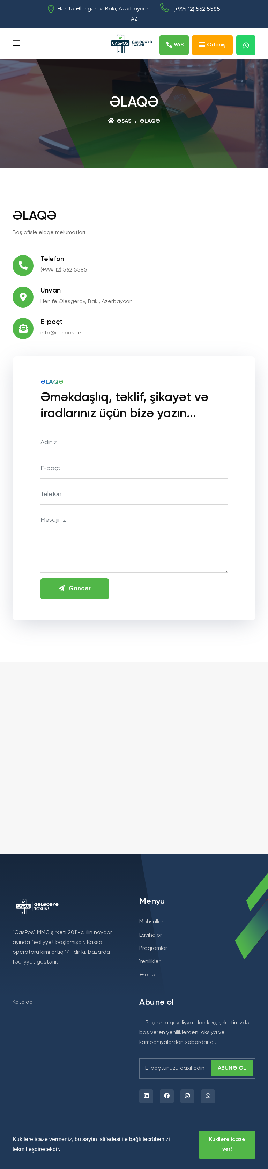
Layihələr (150, 935)
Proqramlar (153, 948)
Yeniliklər (150, 962)
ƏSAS (123, 121)
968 (179, 45)
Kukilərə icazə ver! (227, 1144)
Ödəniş (216, 45)
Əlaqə (147, 975)
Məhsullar (151, 922)
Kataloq (23, 1002)
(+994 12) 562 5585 (196, 9)
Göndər (78, 589)
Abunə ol (232, 1068)
